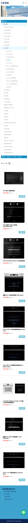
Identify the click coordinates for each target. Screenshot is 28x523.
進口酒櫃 (6, 95)
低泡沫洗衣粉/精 (8, 131)
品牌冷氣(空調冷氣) (8, 27)
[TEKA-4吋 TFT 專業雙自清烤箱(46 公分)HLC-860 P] (14, 353)
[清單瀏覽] (6, 163)
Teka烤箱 (8, 60)
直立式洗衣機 (7, 36)
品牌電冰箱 (6, 42)
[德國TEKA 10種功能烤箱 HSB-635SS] (14, 282)
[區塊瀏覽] (9, 163)
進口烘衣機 (6, 39)
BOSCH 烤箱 (9, 54)
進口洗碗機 (6, 45)
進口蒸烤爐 (6, 89)
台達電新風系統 (7, 149)
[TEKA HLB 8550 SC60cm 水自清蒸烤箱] (14, 248)
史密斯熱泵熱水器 (8, 152)
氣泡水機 (6, 125)
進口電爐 (6, 92)
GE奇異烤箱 (9, 75)
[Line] (23, 512)
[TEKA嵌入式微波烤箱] (14, 178)
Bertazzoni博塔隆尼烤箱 (12, 66)
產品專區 (6, 24)
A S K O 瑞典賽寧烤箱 (11, 83)
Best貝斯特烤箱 (10, 57)
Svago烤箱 (8, 86)
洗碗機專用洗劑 (7, 134)
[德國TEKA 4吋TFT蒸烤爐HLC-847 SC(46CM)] (14, 424)
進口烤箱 (6, 48)
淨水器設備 (6, 128)
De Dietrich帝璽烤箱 (11, 78)
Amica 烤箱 (9, 63)
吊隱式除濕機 (7, 30)
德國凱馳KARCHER (9, 107)
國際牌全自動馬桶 (8, 104)
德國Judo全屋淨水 (8, 146)
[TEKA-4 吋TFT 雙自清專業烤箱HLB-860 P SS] (14, 317)
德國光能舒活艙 (7, 143)
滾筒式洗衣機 (7, 33)
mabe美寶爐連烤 (10, 69)
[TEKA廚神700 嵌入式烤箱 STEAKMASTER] (14, 212)
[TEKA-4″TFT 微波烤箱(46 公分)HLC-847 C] (14, 460)
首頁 (4, 156)
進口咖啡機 (6, 98)
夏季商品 (6, 116)
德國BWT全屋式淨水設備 (10, 122)
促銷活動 (6, 137)
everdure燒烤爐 (10, 72)
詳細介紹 (22, 196)
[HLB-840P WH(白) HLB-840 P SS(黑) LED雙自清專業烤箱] (14, 388)
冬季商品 (6, 119)
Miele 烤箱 (8, 51)
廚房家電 (6, 110)
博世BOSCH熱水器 (8, 140)
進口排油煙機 (7, 101)
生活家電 (6, 113)
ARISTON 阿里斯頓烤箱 (12, 81)
